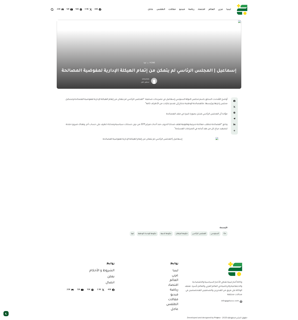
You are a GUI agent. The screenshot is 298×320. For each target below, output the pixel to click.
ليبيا (145, 63)
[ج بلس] (242, 9)
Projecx (217, 318)
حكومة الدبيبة (166, 234)
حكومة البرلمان (182, 234)
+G (224, 234)
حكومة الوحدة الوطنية (147, 234)
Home (152, 63)
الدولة (188, 99)
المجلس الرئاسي (199, 234)
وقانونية (185, 124)
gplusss (145, 79)
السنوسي (215, 234)
